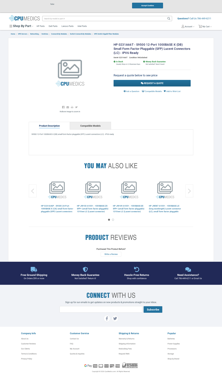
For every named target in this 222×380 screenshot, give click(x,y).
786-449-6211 (204, 18)
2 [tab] (113, 220)
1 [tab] (109, 220)
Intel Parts (82, 26)
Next (189, 191)
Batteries (171, 338)
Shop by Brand (173, 358)
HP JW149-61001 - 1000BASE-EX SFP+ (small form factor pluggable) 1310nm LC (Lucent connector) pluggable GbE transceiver (128, 210)
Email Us (198, 278)
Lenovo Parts (67, 26)
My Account (74, 348)
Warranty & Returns (126, 338)
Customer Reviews (28, 343)
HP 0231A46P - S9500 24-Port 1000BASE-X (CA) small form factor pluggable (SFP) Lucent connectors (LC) (57, 210)
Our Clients (25, 348)
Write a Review (111, 254)
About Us (24, 338)
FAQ (71, 343)
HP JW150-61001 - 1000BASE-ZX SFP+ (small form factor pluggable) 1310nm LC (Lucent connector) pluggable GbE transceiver (92, 210)
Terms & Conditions (29, 353)
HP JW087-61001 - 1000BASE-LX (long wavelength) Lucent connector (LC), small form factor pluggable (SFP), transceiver (165, 210)
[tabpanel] (57, 195)
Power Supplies (174, 343)
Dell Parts (53, 26)
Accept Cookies (147, 5)
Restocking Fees (125, 348)
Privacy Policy (26, 358)
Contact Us (74, 338)
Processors (172, 348)
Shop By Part (21, 26)
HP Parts (41, 26)
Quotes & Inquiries (77, 353)
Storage (171, 353)
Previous (32, 191)
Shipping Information (127, 343)
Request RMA (124, 353)
